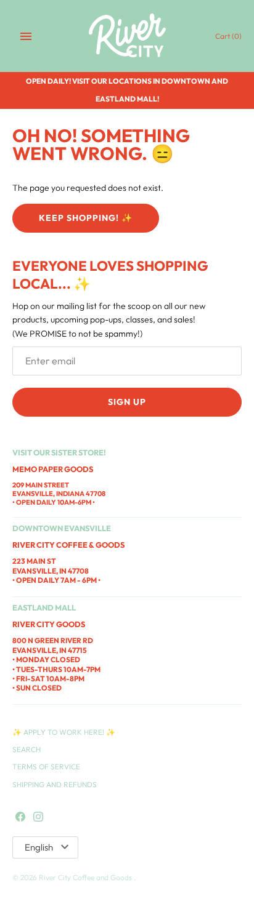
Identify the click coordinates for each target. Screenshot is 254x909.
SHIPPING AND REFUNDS (54, 784)
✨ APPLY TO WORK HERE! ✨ (63, 732)
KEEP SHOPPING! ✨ (86, 217)
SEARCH (26, 749)
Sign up (127, 401)
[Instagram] (38, 817)
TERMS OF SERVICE (46, 766)
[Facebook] (20, 817)
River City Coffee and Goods (86, 877)
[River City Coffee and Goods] (127, 36)
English (39, 847)
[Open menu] (25, 36)
